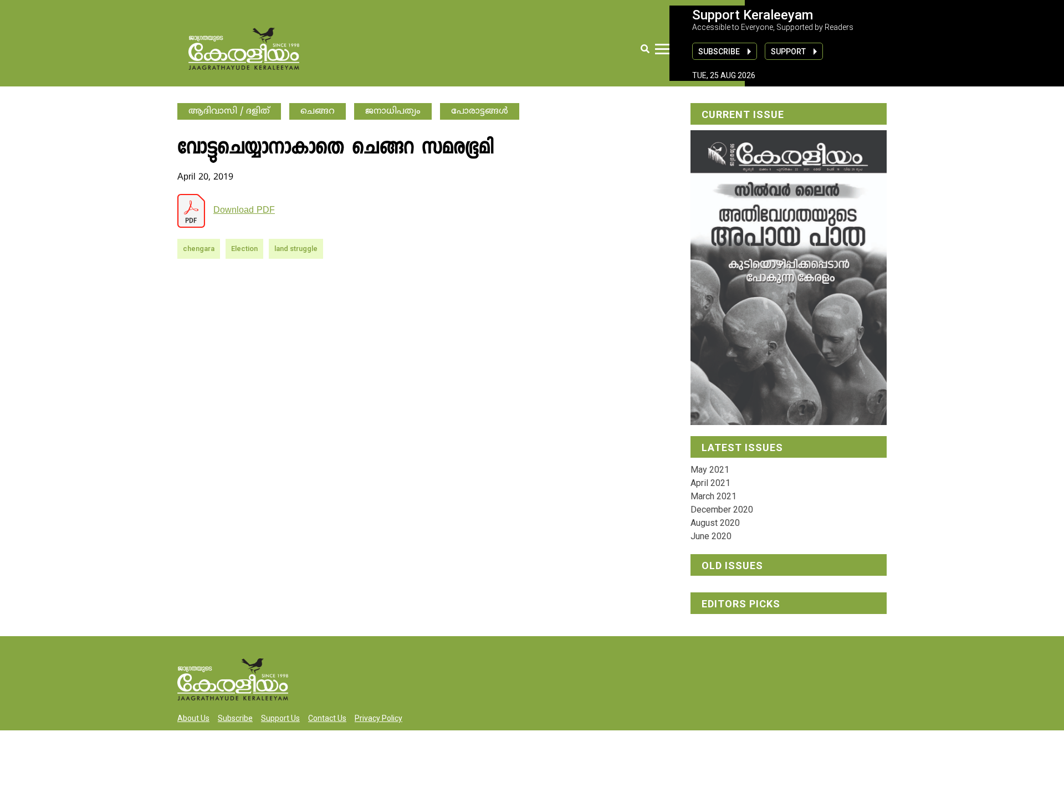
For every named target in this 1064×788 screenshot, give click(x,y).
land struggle (296, 248)
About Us (193, 718)
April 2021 (710, 483)
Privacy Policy (378, 718)
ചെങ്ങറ (317, 111)
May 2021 (709, 469)
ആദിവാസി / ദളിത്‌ (229, 111)
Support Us (280, 718)
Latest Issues (742, 447)
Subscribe (719, 51)
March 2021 (713, 496)
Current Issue (743, 114)
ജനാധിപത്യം (393, 111)
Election (244, 248)
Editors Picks (741, 604)
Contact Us (327, 718)
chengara (198, 248)
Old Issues (732, 565)
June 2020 (711, 536)
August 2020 (715, 523)
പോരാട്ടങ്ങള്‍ (479, 111)
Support (788, 51)
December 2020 (721, 509)
